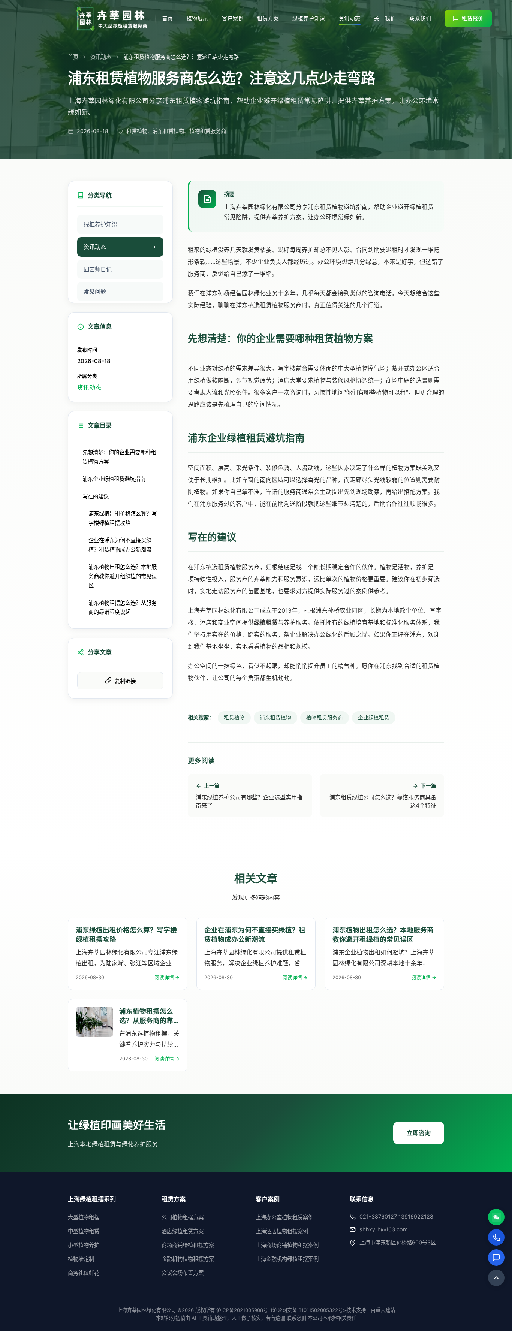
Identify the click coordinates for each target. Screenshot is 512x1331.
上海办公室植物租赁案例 (284, 1217)
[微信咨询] (496, 1217)
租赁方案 (268, 18)
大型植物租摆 (83, 1217)
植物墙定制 (81, 1259)
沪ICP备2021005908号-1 (244, 1310)
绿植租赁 (266, 622)
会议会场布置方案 (183, 1273)
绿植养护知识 (308, 18)
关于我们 (385, 18)
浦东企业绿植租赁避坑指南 (113, 479)
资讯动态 (350, 18)
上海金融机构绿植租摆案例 (287, 1259)
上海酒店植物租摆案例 (282, 1231)
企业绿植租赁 (373, 718)
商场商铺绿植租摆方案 (188, 1245)
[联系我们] (496, 1257)
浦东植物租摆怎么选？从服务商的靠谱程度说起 (122, 607)
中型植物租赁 (83, 1231)
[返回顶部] (496, 1278)
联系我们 (420, 18)
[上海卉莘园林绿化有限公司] (112, 19)
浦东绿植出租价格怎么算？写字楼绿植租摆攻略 (122, 518)
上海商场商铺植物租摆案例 (287, 1245)
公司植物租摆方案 (183, 1217)
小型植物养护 (83, 1245)
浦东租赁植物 (275, 718)
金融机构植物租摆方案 (188, 1259)
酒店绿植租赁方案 (183, 1231)
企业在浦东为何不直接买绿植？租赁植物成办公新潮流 (119, 544)
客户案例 (233, 18)
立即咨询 (419, 1133)
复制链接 (125, 681)
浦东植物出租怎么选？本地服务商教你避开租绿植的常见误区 (122, 576)
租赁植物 (234, 718)
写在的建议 (95, 496)
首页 (167, 18)
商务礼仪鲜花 (83, 1273)
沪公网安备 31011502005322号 (307, 1310)
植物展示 (197, 18)
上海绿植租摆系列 (92, 1199)
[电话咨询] (496, 1237)
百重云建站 (383, 1310)
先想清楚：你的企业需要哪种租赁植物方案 (119, 456)
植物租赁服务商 (324, 718)
